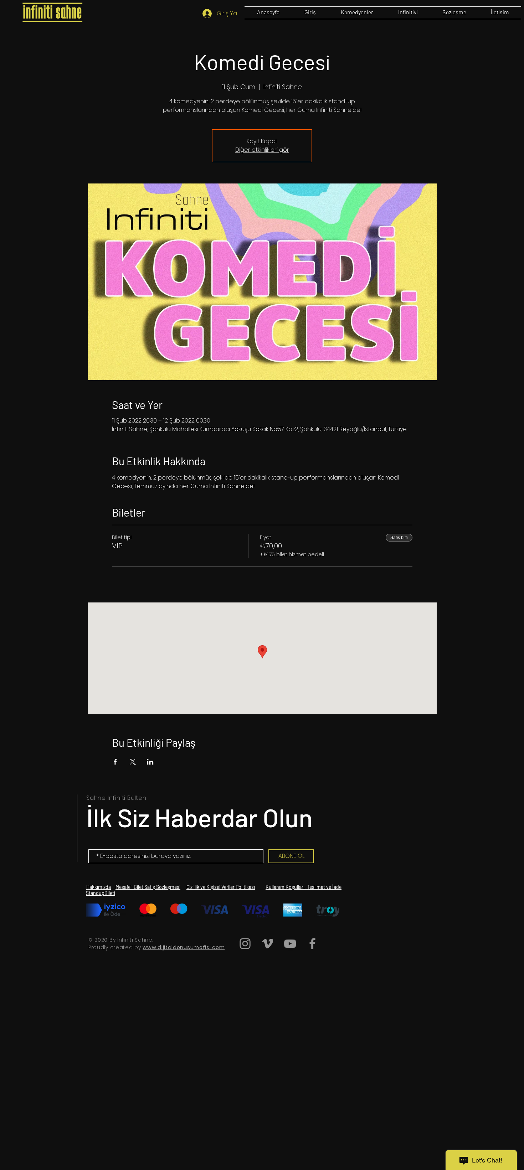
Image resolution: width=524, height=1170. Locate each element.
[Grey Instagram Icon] (245, 943)
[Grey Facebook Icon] (312, 943)
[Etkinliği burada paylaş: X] (132, 762)
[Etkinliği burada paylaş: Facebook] (115, 762)
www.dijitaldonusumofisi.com (184, 947)
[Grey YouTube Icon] (290, 943)
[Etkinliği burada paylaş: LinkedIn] (150, 762)
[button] (454, 13)
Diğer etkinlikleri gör (262, 150)
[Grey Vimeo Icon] (267, 943)
